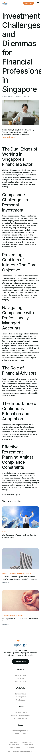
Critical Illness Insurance (15, 615)
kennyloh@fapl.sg (8, 137)
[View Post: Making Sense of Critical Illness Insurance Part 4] (20, 600)
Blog (4, 96)
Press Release (26, 573)
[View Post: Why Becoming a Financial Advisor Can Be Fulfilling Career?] (20, 517)
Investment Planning (13, 96)
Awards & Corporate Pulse (11, 573)
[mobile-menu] (37, 3)
